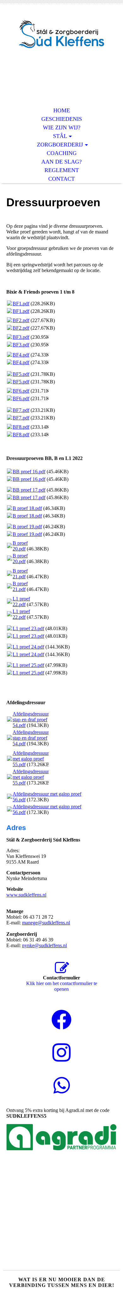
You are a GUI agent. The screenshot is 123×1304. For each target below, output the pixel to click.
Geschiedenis (61, 119)
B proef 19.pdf (27, 526)
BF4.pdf (21, 354)
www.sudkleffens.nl (26, 894)
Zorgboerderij (60, 144)
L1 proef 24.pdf (28, 646)
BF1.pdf (21, 303)
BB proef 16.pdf (29, 471)
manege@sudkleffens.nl (46, 922)
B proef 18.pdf (27, 508)
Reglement (61, 170)
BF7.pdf (21, 410)
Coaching (62, 153)
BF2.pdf (21, 320)
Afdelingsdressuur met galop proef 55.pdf (31, 758)
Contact (61, 179)
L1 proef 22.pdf (21, 601)
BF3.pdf (21, 337)
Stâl (60, 136)
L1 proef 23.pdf (28, 628)
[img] (61, 34)
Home (61, 110)
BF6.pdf (21, 391)
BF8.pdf (21, 427)
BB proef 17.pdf (29, 490)
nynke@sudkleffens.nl (44, 945)
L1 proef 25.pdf (28, 665)
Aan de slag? (61, 161)
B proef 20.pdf (20, 545)
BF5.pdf (21, 374)
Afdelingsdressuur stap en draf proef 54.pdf (31, 719)
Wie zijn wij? (61, 127)
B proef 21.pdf (20, 573)
